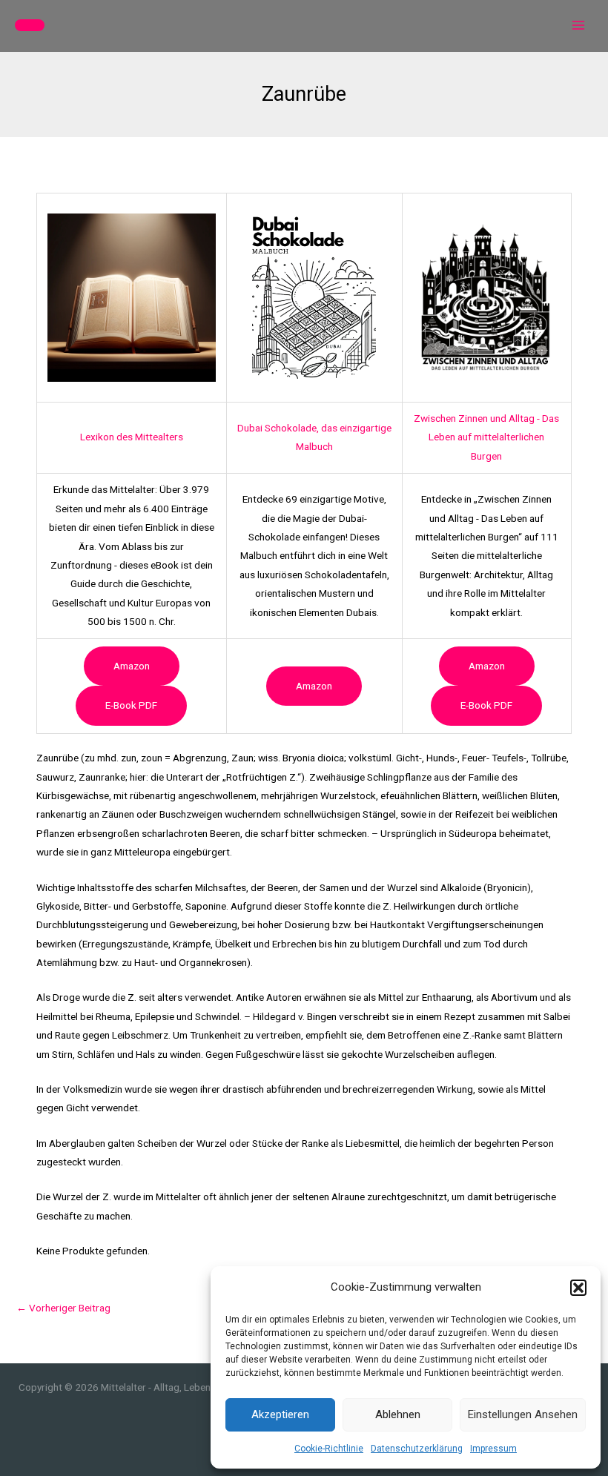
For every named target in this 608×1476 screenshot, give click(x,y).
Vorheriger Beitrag (63, 1308)
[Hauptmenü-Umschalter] (579, 25)
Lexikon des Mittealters (131, 437)
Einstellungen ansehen (523, 1414)
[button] (578, 1287)
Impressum (493, 1448)
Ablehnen (397, 1414)
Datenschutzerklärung (417, 1448)
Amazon (131, 666)
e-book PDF (131, 705)
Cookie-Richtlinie (328, 1448)
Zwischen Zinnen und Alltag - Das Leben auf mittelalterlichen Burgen (486, 437)
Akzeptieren (280, 1414)
